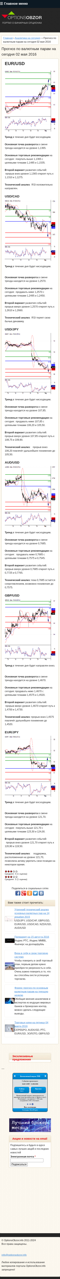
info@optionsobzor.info (14, 1255)
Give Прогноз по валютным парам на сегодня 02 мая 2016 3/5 (11, 871)
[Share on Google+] (23, 893)
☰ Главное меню (14, 3)
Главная (8, 38)
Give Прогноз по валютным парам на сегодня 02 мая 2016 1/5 (6, 871)
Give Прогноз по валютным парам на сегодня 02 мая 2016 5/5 (16, 871)
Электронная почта (23, 1156)
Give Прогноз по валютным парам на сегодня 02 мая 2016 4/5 (14, 871)
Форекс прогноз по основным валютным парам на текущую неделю (31, 992)
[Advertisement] (30, 1200)
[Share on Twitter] (35, 893)
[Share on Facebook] (17, 893)
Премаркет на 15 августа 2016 (31, 937)
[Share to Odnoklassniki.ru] (29, 893)
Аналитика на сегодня (27, 38)
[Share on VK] (41, 893)
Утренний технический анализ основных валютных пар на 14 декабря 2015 (31, 913)
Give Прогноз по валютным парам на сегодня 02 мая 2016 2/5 (8, 871)
